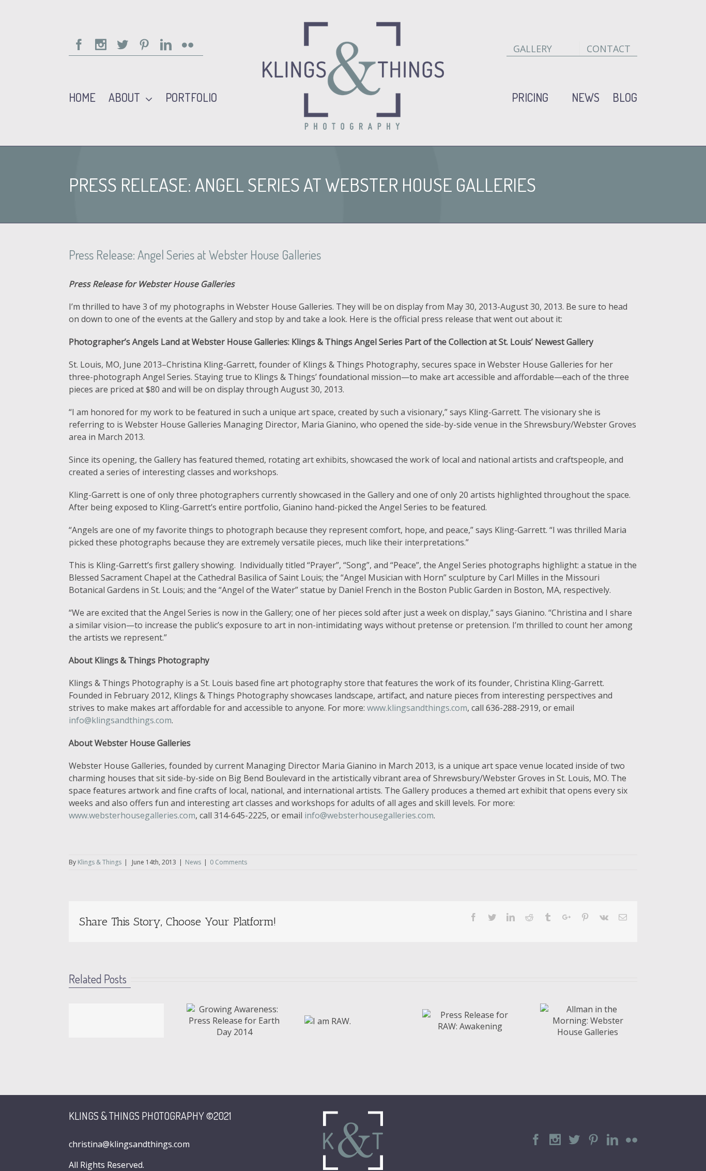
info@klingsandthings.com (120, 720)
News (193, 862)
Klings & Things (99, 862)
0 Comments (228, 862)
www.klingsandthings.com (417, 707)
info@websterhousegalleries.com (369, 815)
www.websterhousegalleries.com (132, 815)
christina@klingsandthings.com (129, 1144)
